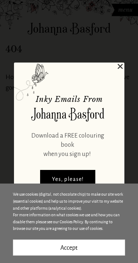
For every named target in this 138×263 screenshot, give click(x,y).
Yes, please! (68, 179)
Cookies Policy (71, 221)
